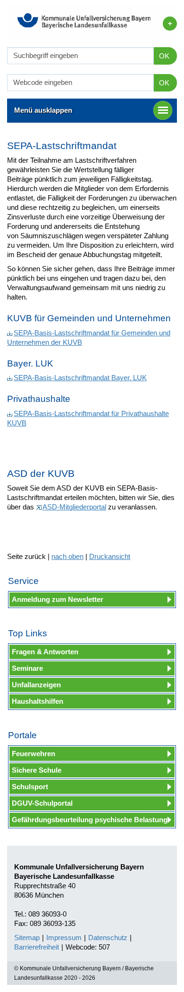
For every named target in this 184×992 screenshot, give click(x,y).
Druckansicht (109, 556)
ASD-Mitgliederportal (74, 507)
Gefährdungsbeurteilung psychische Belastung (89, 820)
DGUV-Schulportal (42, 803)
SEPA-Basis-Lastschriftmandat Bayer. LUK (80, 378)
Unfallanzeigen (36, 685)
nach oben (67, 556)
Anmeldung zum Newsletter (57, 599)
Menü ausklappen (43, 110)
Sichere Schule (36, 770)
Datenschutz (107, 938)
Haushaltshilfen (37, 701)
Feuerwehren (33, 754)
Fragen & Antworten (45, 652)
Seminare (27, 668)
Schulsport (30, 787)
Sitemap (27, 938)
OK (164, 56)
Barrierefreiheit (36, 947)
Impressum (64, 938)
